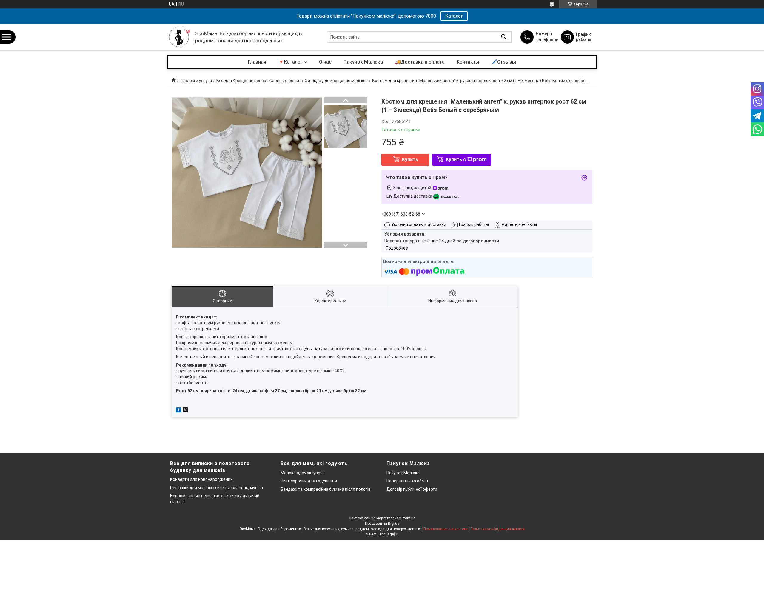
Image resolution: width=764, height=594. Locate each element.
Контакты (468, 62)
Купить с (456, 159)
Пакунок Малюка (363, 62)
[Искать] (504, 37)
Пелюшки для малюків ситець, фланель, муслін (216, 487)
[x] (185, 410)
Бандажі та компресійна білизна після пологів (326, 489)
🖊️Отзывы (503, 62)
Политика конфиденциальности (497, 529)
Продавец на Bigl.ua (382, 523)
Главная (257, 62)
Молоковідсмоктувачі (302, 472)
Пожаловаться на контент (445, 529)
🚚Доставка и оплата (420, 62)
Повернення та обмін (407, 480)
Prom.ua (408, 518)
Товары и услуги (196, 80)
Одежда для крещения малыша (336, 80)
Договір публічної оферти (411, 489)
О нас (325, 62)
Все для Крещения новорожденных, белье (258, 80)
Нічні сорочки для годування (309, 480)
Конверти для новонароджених (201, 479)
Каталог (454, 16)
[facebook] (178, 410)
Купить (410, 159)
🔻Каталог (290, 62)
